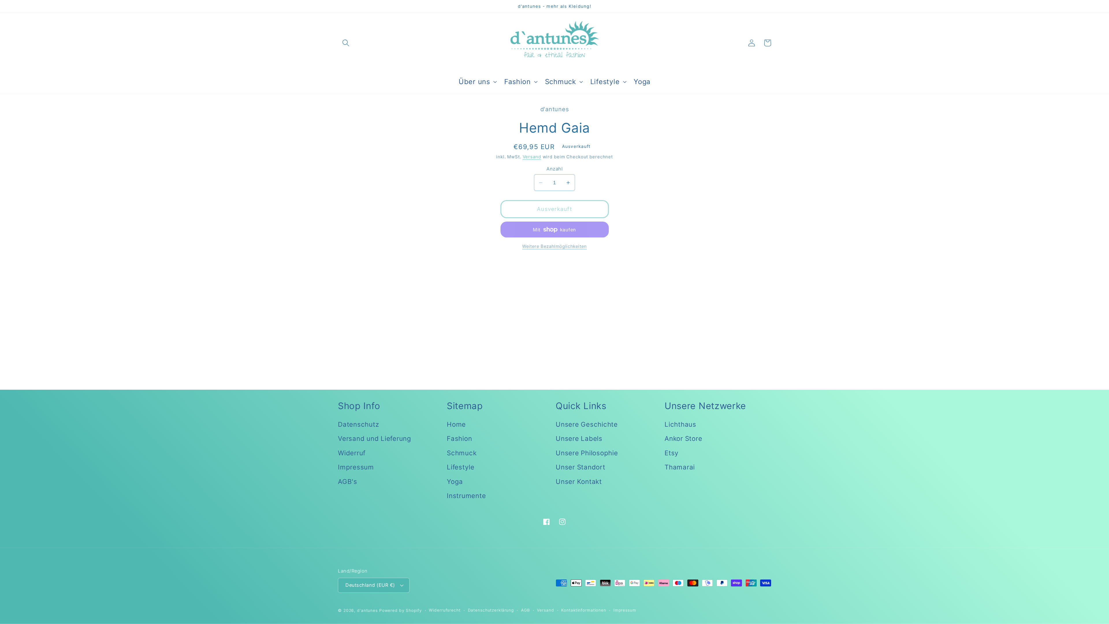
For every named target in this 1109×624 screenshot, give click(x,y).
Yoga (455, 481)
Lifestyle (461, 467)
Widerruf (352, 453)
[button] (346, 43)
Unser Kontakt (579, 481)
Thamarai (680, 467)
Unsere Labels (579, 438)
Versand (532, 156)
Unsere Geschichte (587, 424)
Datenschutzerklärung (491, 610)
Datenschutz (358, 424)
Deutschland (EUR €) (370, 585)
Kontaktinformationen (583, 610)
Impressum (356, 467)
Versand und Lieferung (374, 438)
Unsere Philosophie (587, 453)
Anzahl (554, 169)
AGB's (347, 481)
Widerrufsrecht (444, 610)
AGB (525, 610)
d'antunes (367, 610)
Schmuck (462, 453)
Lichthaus (680, 424)
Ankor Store (683, 438)
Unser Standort (580, 467)
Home (456, 424)
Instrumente (466, 495)
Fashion (459, 438)
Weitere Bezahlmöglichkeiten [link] (554, 246)
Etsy (672, 453)
